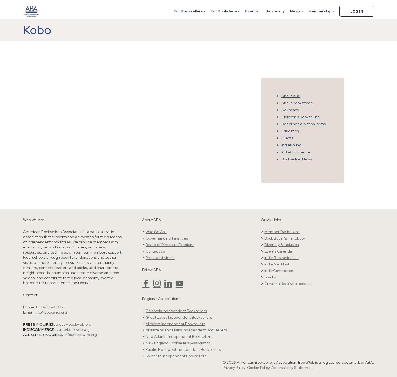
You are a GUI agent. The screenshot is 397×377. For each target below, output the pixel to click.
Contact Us (155, 251)
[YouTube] (179, 285)
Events (251, 11)
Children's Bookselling (300, 117)
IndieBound (291, 145)
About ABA (291, 95)
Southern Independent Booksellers (176, 356)
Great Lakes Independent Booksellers (179, 317)
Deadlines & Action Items (303, 124)
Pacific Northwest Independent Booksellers (183, 349)
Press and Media (160, 257)
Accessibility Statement (292, 367)
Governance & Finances (167, 238)
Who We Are (156, 231)
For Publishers (224, 11)
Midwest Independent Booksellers (175, 323)
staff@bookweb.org (73, 329)
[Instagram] (157, 285)
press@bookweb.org (73, 324)
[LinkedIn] (168, 285)
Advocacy (275, 11)
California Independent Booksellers (176, 310)
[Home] (31, 7)
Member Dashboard (282, 231)
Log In (356, 11)
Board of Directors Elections (170, 244)
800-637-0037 (49, 307)
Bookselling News (296, 159)
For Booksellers (188, 11)
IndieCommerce (295, 152)
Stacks (270, 277)
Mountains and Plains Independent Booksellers (186, 330)
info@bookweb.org (51, 312)
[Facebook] (146, 285)
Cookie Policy (258, 367)
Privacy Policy (234, 367)
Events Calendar (278, 251)
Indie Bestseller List (281, 257)
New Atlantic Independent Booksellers (179, 336)
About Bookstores (296, 102)
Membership (319, 11)
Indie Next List (276, 264)
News (295, 11)
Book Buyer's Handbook (284, 238)
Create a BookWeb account (288, 283)
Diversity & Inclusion (281, 244)
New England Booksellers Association (178, 343)
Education (290, 131)
